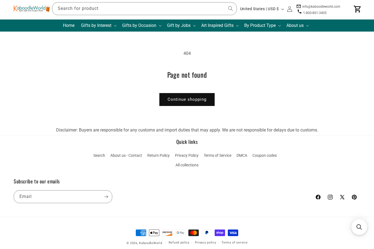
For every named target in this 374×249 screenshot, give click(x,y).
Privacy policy (205, 242)
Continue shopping (187, 99)
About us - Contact (126, 155)
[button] (98, 25)
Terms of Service (217, 155)
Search (99, 155)
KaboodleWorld (150, 243)
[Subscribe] (106, 196)
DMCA (242, 155)
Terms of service (234, 242)
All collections (187, 165)
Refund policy (179, 242)
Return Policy (158, 155)
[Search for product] (231, 8)
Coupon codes (264, 155)
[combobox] (144, 8)
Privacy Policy (186, 155)
